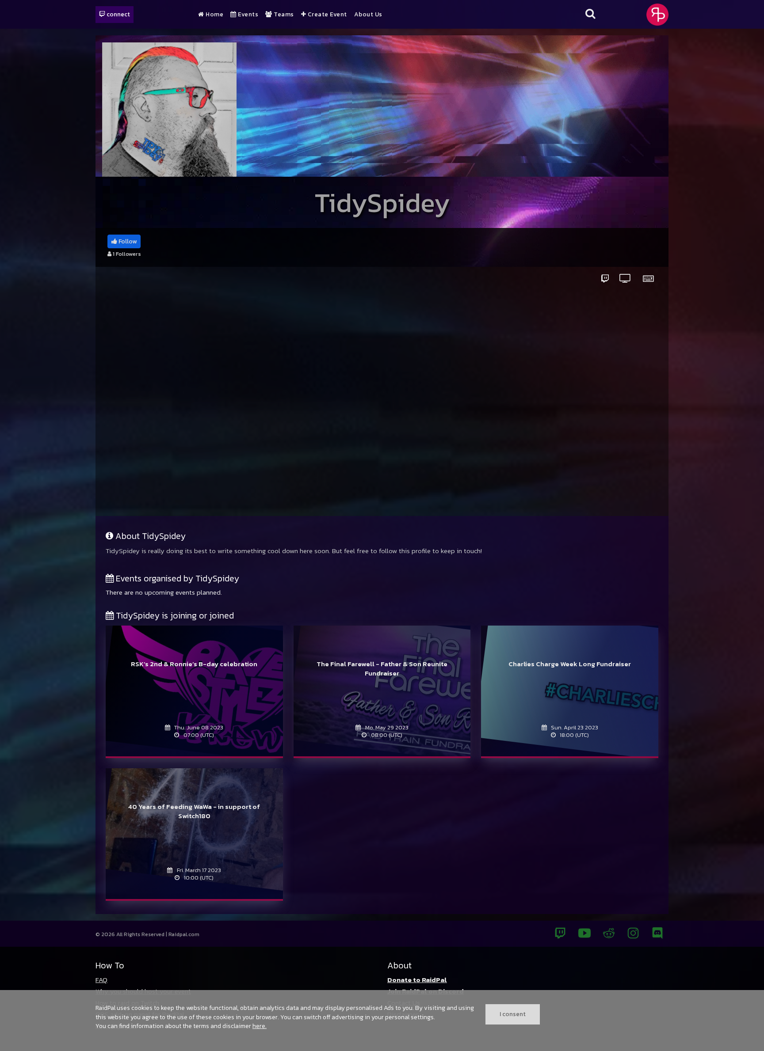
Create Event (326, 15)
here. (259, 1025)
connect (117, 14)
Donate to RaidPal (417, 980)
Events (247, 15)
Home (213, 15)
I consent (513, 1013)
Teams (283, 15)
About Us (368, 15)
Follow (127, 241)
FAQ (101, 980)
